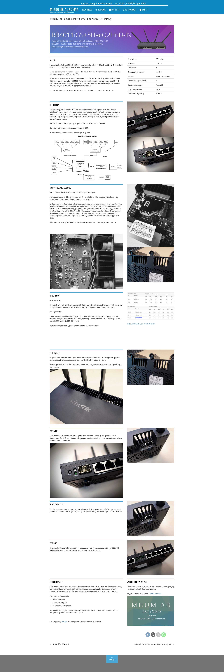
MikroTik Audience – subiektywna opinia (154, 644)
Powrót (112, 659)
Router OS (115, 10)
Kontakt (144, 10)
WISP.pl (64, 621)
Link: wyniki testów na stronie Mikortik (141, 324)
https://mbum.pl (155, 593)
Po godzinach (130, 10)
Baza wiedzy (87, 10)
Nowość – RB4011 (59, 644)
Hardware (101, 10)
